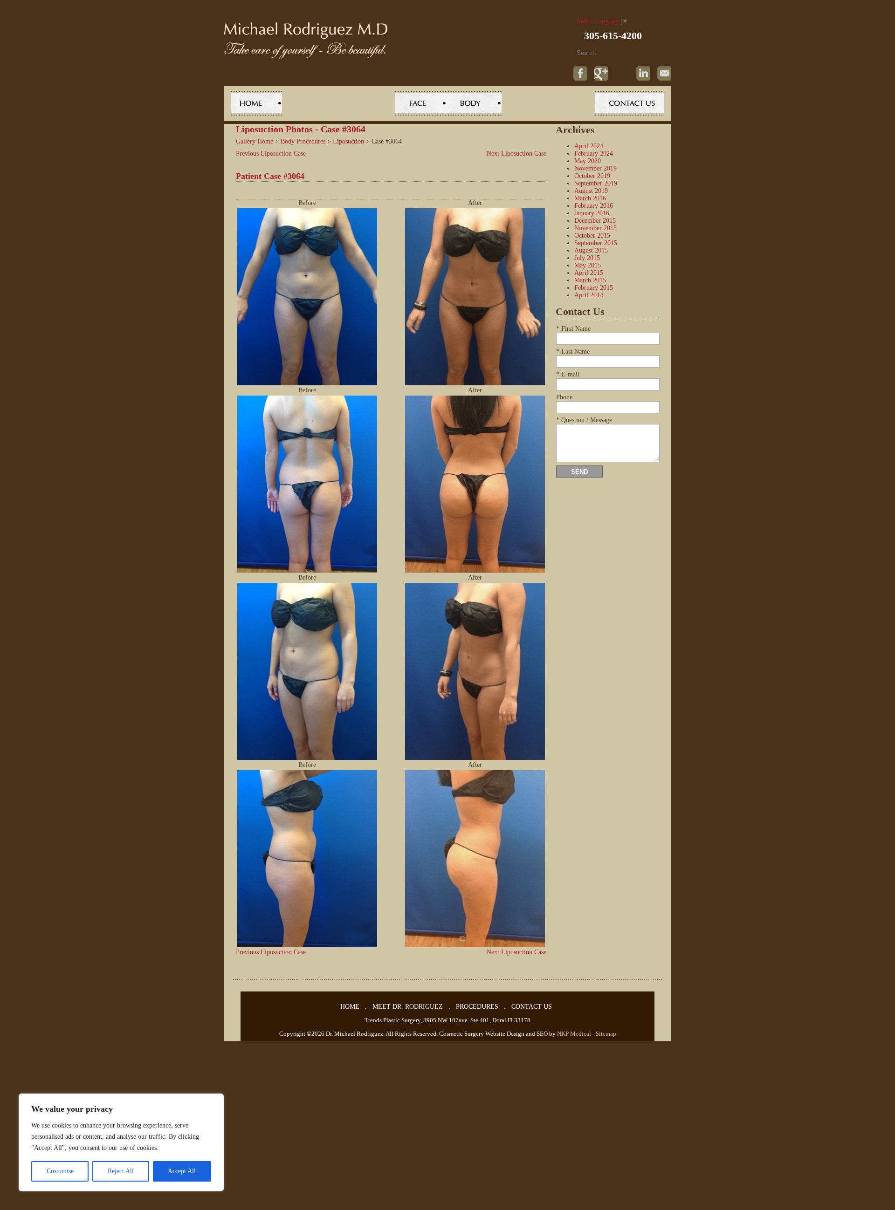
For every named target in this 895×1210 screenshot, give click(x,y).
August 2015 (591, 250)
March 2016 (590, 198)
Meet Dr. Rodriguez (338, 103)
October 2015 (592, 235)
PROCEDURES (477, 1006)
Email (664, 73)
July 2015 (587, 257)
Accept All (182, 1171)
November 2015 (595, 228)
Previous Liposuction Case (271, 153)
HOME (349, 1006)
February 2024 (593, 153)
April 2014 (588, 295)
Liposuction (348, 141)
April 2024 (588, 146)
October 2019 (592, 175)
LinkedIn (643, 73)
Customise (60, 1171)
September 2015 (595, 242)
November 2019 (595, 168)
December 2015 (595, 220)
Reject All (121, 1171)
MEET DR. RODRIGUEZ (407, 1006)
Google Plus (601, 73)
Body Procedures (303, 141)
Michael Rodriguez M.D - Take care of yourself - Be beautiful (305, 40)
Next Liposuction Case (516, 153)
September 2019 (595, 183)
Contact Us (629, 103)
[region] (121, 1142)
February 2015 (593, 287)
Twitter (622, 73)
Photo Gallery (548, 103)
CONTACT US (531, 1006)
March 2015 (590, 280)
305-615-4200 (613, 35)
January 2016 (591, 213)
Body (474, 103)
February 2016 (593, 205)
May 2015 (587, 265)
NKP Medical (574, 1033)
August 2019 (591, 190)
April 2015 (588, 272)
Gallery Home (254, 141)
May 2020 (587, 160)
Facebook (580, 73)
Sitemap (606, 1033)
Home (256, 103)
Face (421, 103)
